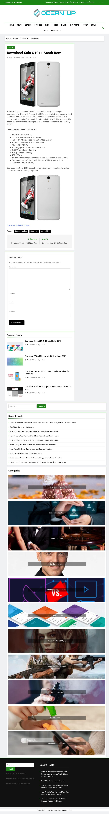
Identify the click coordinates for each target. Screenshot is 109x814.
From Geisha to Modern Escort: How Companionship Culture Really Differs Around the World (43, 423)
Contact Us (56, 31)
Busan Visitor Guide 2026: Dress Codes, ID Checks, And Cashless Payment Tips (38, 462)
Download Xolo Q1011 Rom (18, 225)
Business (38, 25)
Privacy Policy (67, 810)
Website (12, 311)
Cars (47, 25)
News (19, 25)
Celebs (55, 25)
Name (12, 293)
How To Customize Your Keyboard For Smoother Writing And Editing (34, 440)
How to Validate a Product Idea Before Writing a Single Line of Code (34, 431)
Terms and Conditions (53, 810)
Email (11, 302)
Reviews (28, 25)
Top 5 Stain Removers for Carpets (22, 427)
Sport (85, 25)
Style (93, 25)
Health (64, 25)
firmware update (21, 231)
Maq (10, 57)
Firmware (11, 47)
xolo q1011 (45, 231)
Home (11, 25)
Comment (13, 267)
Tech (46, 31)
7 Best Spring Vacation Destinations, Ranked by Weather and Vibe (33, 445)
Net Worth (74, 25)
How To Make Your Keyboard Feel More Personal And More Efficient (69, 2)
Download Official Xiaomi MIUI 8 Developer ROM (45, 356)
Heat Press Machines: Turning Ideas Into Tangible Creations (31, 449)
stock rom (34, 231)
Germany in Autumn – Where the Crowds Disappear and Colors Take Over (36, 458)
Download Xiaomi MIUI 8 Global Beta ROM (43, 341)
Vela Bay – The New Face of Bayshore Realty (26, 454)
